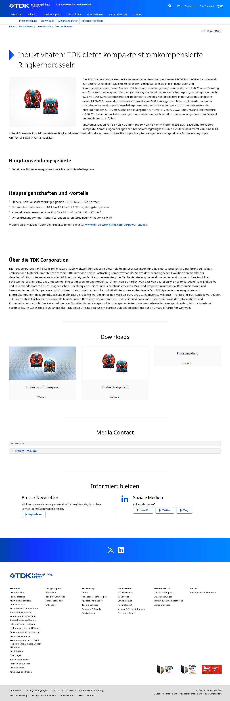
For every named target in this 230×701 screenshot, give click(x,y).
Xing (185, 510)
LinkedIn (144, 510)
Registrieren (35, 514)
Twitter (166, 510)
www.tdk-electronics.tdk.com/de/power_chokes (116, 224)
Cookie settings (67, 695)
